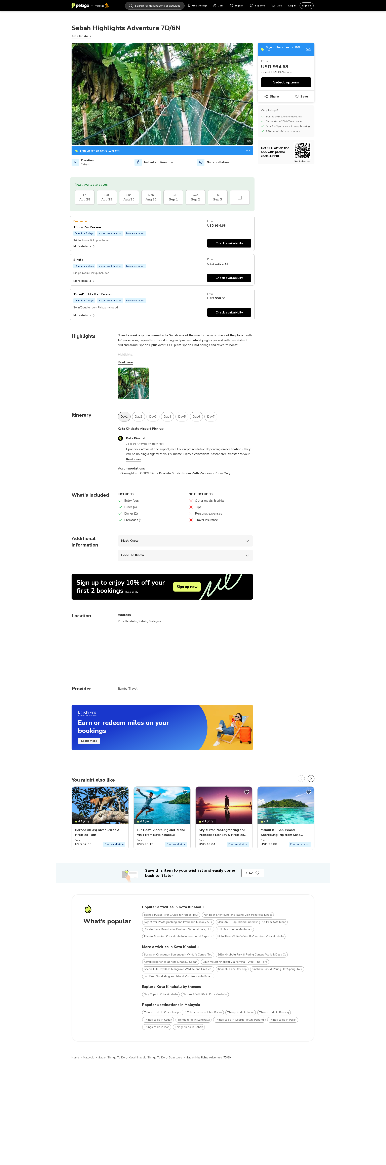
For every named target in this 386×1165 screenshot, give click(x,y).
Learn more (89, 741)
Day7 (211, 416)
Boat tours (175, 1057)
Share (274, 96)
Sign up (306, 5)
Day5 (182, 416)
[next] (311, 778)
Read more (125, 362)
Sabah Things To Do (111, 1057)
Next (256, 95)
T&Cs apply (131, 592)
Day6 (196, 416)
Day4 (167, 416)
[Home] (90, 5)
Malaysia (88, 1057)
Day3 (153, 416)
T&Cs (247, 151)
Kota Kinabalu (81, 36)
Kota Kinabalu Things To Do (147, 1057)
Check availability (229, 243)
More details (82, 246)
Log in (292, 5)
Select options (286, 82)
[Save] (123, 792)
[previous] (301, 778)
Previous (69, 95)
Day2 (138, 416)
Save (304, 96)
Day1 (124, 416)
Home (75, 1057)
